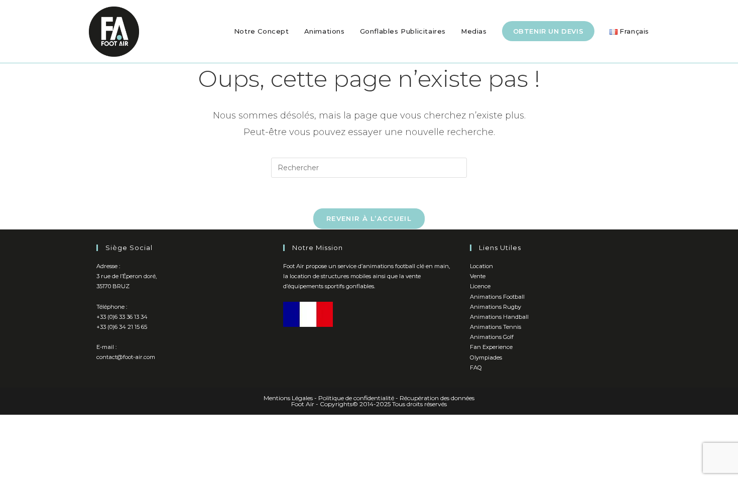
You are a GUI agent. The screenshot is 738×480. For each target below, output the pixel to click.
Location (481, 266)
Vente (477, 276)
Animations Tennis (495, 326)
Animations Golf (492, 336)
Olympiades (486, 357)
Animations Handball (499, 316)
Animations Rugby (495, 306)
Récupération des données (437, 398)
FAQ (476, 367)
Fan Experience (491, 346)
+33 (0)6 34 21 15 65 (121, 326)
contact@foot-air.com (125, 357)
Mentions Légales (288, 398)
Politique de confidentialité (356, 398)
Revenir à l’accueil (369, 218)
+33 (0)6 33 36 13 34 (122, 316)
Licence (480, 286)
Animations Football (497, 296)
